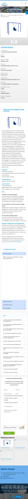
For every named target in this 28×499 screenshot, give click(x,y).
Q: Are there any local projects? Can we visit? (13, 348)
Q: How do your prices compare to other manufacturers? (13, 357)
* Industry (5, 400)
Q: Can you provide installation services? (13, 361)
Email (11, 242)
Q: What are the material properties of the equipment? (12, 325)
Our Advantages (7, 253)
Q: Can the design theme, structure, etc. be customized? (13, 329)
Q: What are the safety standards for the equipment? (12, 320)
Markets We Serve (7, 301)
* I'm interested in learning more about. (13, 395)
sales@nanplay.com (8, 478)
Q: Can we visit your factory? (10, 372)
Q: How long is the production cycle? (12, 333)
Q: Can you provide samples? (10, 369)
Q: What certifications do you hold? (12, 341)
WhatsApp (18, 242)
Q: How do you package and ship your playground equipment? (12, 365)
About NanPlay (6, 308)
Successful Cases (7, 305)
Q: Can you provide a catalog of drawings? (11, 353)
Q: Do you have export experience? (12, 344)
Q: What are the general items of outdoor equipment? (11, 337)
